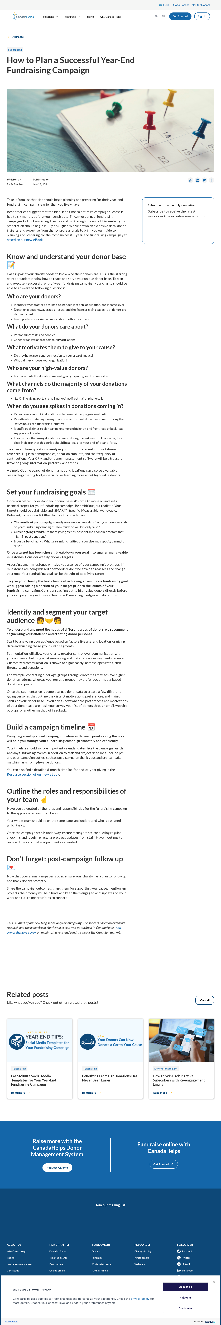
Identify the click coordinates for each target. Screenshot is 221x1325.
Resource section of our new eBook (33, 774)
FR (163, 16)
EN (156, 16)
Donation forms (57, 1251)
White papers (141, 1257)
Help (166, 4)
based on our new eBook (25, 240)
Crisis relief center (102, 1264)
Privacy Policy (11, 1321)
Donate (96, 1251)
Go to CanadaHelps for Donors (191, 4)
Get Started (180, 16)
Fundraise (97, 1257)
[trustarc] (209, 1321)
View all (205, 1000)
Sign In (202, 16)
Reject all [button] (185, 1297)
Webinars (139, 1264)
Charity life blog (142, 1251)
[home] (23, 16)
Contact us (13, 1270)
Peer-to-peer (56, 1264)
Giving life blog (100, 1270)
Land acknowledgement (20, 1264)
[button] (214, 1282)
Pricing (89, 16)
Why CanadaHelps (110, 16)
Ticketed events (58, 1257)
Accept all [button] (185, 1286)
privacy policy (140, 1298)
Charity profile (57, 1270)
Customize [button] (186, 1308)
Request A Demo (57, 1167)
